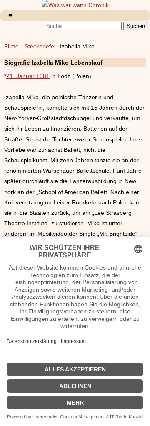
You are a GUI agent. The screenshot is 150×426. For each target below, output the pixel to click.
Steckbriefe (39, 46)
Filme (11, 46)
